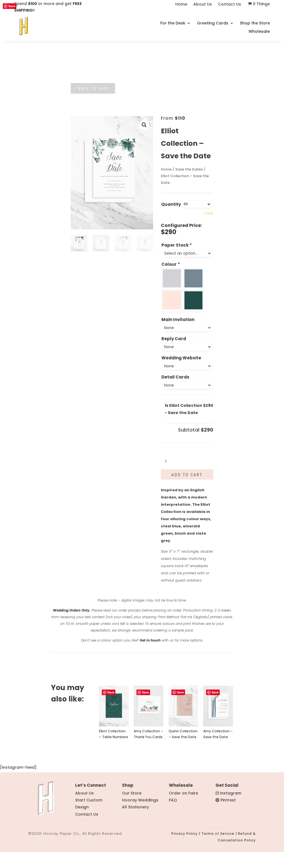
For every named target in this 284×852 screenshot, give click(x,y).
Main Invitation (177, 319)
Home (181, 4)
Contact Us (229, 4)
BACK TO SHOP (94, 88)
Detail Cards (175, 377)
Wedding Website (181, 358)
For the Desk (172, 23)
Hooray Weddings (140, 800)
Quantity (171, 204)
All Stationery (135, 807)
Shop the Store (255, 23)
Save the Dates (189, 169)
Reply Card (173, 339)
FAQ (173, 800)
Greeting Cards (212, 23)
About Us (202, 4)
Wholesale (259, 31)
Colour (170, 264)
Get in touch (150, 640)
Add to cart (187, 474)
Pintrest (228, 800)
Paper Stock (176, 245)
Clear (208, 213)
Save (11, 6)
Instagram (230, 793)
